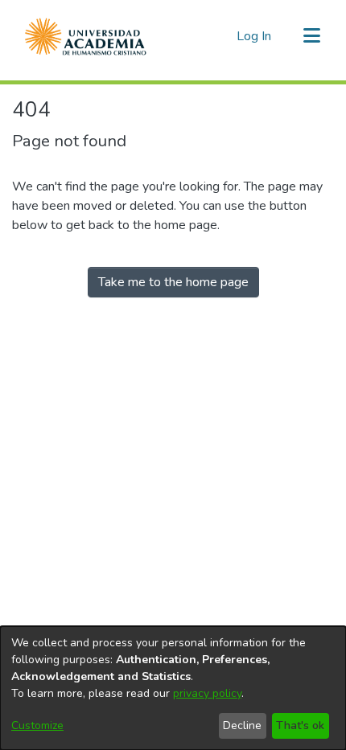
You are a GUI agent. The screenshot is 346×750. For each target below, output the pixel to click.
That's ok (300, 725)
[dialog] (173, 688)
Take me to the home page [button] (173, 282)
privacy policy (207, 693)
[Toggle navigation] (311, 36)
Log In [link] (255, 36)
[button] (85, 36)
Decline (242, 725)
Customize (37, 725)
